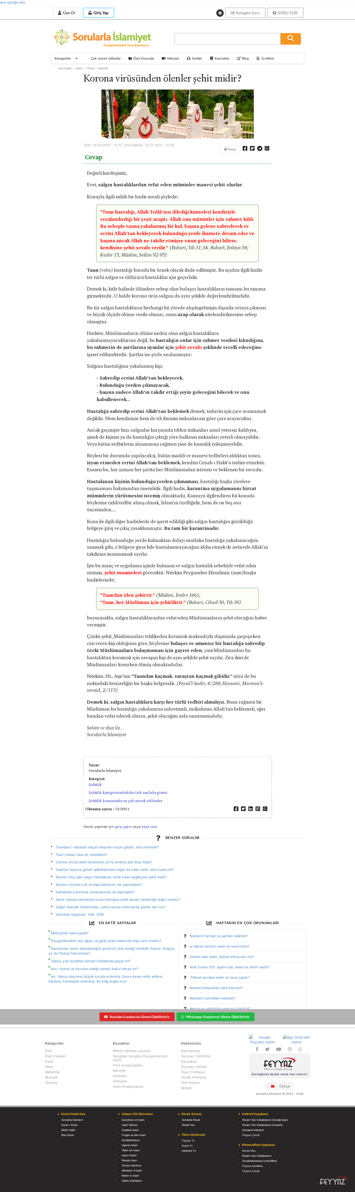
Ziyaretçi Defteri (194, 1067)
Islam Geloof (129, 1155)
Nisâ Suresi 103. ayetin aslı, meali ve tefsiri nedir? (230, 967)
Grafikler (267, 58)
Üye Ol (68, 12)
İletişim (186, 1088)
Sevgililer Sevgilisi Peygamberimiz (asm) (140, 1058)
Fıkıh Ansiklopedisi (127, 1065)
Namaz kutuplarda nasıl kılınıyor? (216, 988)
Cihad (90, 68)
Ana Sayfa (65, 68)
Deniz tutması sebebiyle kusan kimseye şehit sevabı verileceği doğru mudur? (118, 899)
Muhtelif (51, 1077)
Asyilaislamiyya (131, 1140)
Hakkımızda (190, 1051)
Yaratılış (51, 1083)
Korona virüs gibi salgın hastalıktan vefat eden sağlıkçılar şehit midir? (111, 877)
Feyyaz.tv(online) (252, 1165)
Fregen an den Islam (134, 1135)
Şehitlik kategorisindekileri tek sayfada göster (128, 792)
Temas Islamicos (132, 1165)
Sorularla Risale (191, 1119)
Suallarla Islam (130, 1130)
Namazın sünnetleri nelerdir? (212, 998)
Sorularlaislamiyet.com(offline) (259, 1160)
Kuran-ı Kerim (69, 1124)
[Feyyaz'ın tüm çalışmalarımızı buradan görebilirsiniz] (334, 1180)
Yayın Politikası (193, 1072)
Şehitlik (103, 68)
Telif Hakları (190, 1083)
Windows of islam (132, 1170)
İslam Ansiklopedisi (128, 1086)
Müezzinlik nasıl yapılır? (70, 933)
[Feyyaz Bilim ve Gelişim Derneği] (279, 1065)
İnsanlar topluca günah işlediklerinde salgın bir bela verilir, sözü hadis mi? (115, 869)
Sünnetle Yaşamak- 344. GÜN (80, 914)
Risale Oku (188, 1124)
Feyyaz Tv (188, 1140)
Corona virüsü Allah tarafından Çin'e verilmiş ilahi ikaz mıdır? (104, 862)
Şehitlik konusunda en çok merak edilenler (126, 800)
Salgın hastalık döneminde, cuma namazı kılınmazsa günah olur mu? (110, 907)
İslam (79, 68)
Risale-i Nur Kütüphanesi (256, 1155)
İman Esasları (55, 1056)
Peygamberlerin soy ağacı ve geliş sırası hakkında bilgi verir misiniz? (106, 941)
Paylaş (231, 149)
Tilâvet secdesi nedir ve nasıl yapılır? (220, 977)
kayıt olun (149, 827)
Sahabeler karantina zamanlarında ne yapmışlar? (95, 892)
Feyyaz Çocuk (251, 1135)
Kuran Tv (187, 1145)
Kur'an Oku (249, 1150)
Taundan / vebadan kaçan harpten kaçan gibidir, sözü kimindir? (107, 847)
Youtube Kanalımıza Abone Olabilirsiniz (139, 1017)
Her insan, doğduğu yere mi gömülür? (220, 1008)
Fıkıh (48, 1051)
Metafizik (52, 1072)
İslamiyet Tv (189, 1150)
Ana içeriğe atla (12, 2)
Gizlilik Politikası (193, 1077)
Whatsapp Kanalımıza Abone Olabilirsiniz (217, 1017)
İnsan (49, 1061)
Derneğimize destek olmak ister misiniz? (279, 1074)
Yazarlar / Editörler (196, 1056)
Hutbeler (120, 1076)
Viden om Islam (131, 1150)
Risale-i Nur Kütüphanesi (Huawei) (262, 1124)
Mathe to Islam (130, 1175)
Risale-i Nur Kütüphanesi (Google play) (265, 1119)
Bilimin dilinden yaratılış (131, 1051)
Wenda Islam (129, 1160)
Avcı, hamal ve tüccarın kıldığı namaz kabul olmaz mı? (94, 969)
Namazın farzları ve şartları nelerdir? (219, 936)
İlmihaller (120, 1081)
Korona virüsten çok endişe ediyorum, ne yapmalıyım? (99, 884)
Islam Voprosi (129, 1124)
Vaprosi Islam (129, 1145)
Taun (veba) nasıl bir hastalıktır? (81, 854)
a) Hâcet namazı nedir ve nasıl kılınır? (219, 946)
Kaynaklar (189, 1061)
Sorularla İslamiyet (72, 1119)
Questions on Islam (133, 1119)
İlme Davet (67, 1135)
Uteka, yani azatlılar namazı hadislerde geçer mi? (90, 961)
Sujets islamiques (132, 1180)
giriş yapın (123, 827)
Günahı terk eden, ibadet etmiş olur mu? (222, 957)
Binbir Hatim (68, 1130)
